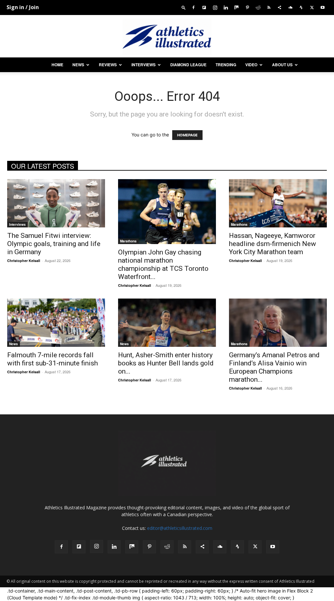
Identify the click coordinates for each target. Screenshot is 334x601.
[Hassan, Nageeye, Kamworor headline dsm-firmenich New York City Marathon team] (278, 203)
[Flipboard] (204, 7)
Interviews (143, 65)
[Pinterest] (247, 7)
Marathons (128, 241)
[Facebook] (193, 7)
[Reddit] (258, 7)
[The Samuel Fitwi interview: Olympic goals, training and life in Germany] (56, 203)
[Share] (279, 7)
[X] (312, 7)
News (78, 65)
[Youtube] (322, 7)
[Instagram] (215, 7)
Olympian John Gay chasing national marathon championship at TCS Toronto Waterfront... (163, 264)
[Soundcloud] (290, 7)
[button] (184, 7)
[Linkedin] (226, 7)
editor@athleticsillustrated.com (179, 528)
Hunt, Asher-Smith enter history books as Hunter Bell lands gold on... (166, 363)
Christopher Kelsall (23, 260)
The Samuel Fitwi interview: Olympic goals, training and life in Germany (53, 244)
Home (57, 65)
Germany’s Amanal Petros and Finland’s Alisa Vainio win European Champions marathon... (274, 367)
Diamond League (188, 65)
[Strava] (301, 7)
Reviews (108, 65)
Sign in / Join (23, 7)
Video (251, 65)
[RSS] (269, 7)
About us (282, 65)
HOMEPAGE (187, 135)
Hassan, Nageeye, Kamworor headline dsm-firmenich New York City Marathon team (272, 244)
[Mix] (236, 7)
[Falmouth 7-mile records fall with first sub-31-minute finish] (56, 323)
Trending (226, 65)
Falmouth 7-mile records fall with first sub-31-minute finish (52, 359)
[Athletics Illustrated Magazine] (167, 36)
